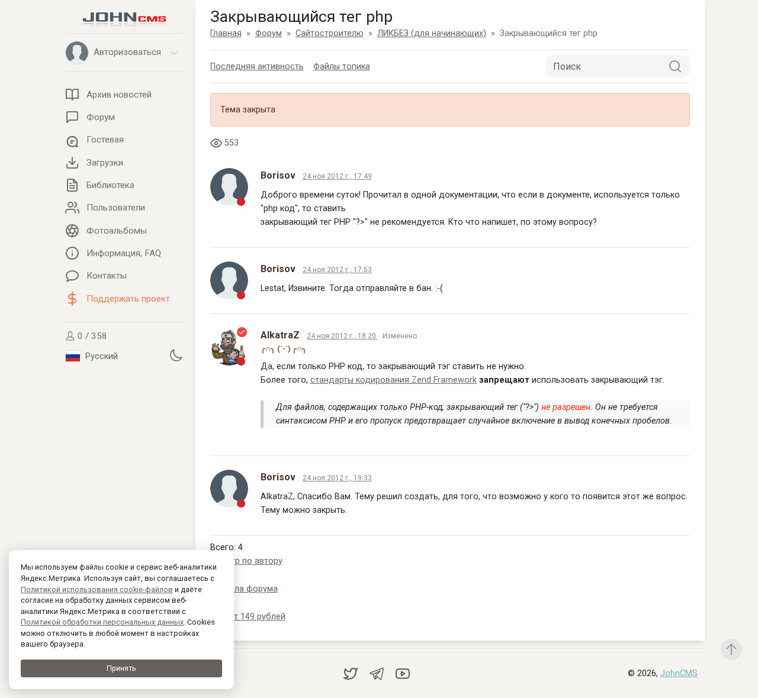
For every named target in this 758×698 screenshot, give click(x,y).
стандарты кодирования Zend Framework (393, 380)
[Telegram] (378, 673)
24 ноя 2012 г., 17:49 (337, 176)
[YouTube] (403, 673)
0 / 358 (91, 336)
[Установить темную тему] (176, 355)
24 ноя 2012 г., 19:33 (337, 478)
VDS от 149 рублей (247, 617)
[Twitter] (351, 673)
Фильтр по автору (246, 561)
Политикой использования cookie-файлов (97, 589)
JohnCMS (679, 673)
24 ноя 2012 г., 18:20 (342, 336)
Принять (121, 668)
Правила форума (244, 589)
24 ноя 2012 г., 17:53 (337, 270)
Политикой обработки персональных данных (102, 622)
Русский (100, 356)
